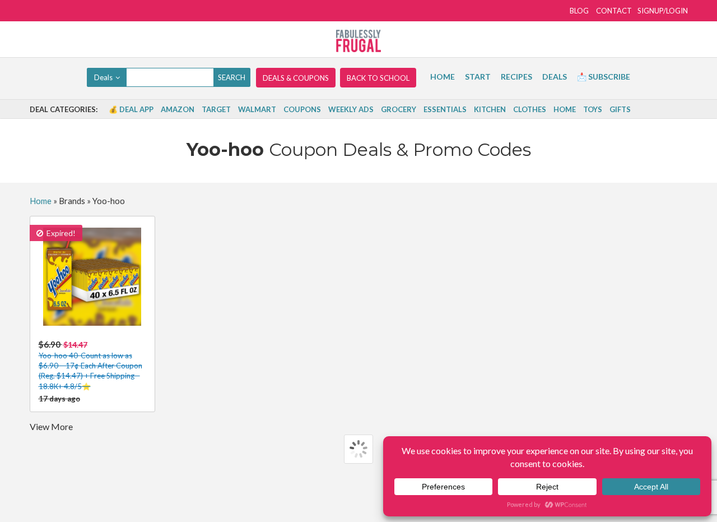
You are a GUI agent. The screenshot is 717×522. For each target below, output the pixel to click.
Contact (614, 10)
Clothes (529, 109)
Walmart (257, 109)
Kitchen (490, 109)
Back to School (378, 77)
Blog (579, 10)
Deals (554, 76)
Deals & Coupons (296, 77)
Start (478, 76)
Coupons (302, 109)
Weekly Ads (351, 109)
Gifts (620, 109)
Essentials (445, 109)
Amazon (177, 109)
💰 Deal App (131, 109)
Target (216, 109)
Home (442, 76)
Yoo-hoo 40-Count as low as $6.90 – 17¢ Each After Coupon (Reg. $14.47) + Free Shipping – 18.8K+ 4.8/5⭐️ (90, 365)
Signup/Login (662, 10)
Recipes (516, 76)
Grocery (398, 109)
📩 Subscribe (603, 76)
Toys (592, 109)
